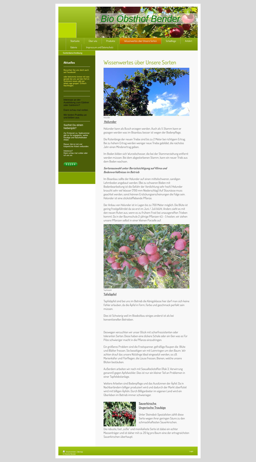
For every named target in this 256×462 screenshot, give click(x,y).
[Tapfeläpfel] (146, 256)
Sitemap (80, 452)
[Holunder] (146, 92)
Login (191, 451)
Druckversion (70, 452)
